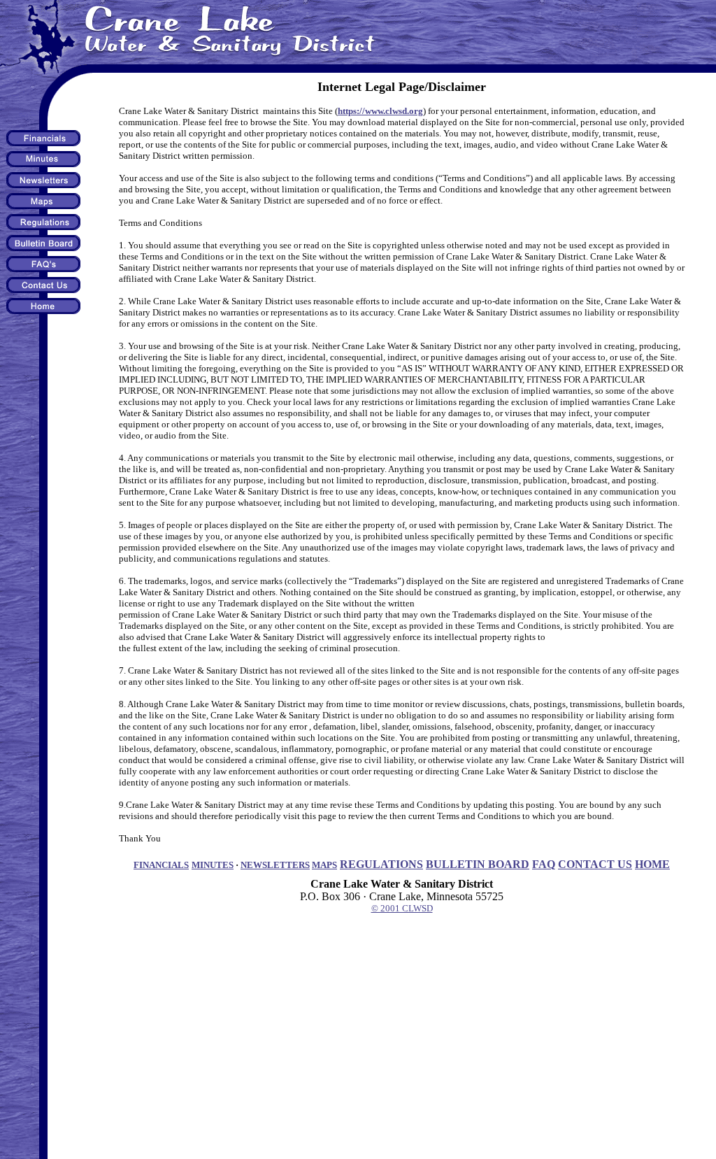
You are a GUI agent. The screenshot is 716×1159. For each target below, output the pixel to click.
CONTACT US (595, 864)
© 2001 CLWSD (402, 908)
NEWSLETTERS (275, 865)
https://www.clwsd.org (380, 111)
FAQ (543, 864)
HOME (652, 864)
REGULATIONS (381, 864)
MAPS (324, 865)
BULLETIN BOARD (477, 864)
